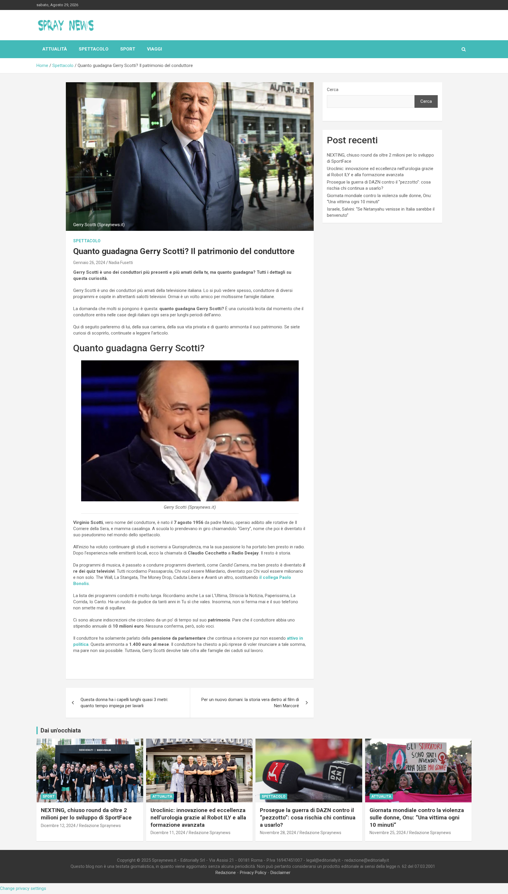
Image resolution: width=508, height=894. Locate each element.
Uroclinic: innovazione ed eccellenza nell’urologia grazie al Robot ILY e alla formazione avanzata (198, 817)
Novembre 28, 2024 (278, 832)
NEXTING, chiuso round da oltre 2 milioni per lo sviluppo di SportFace (86, 814)
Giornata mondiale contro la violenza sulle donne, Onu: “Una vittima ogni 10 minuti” (417, 817)
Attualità (54, 49)
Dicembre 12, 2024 (58, 825)
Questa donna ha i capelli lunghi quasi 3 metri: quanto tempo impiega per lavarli (124, 702)
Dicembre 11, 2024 (168, 832)
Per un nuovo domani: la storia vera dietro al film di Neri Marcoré (250, 702)
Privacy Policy (253, 872)
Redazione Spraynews (100, 825)
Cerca (332, 89)
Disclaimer (280, 872)
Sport (127, 49)
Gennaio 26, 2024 (89, 262)
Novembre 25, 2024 (388, 832)
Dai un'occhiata (61, 730)
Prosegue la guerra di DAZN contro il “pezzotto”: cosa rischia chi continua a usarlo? (307, 817)
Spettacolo (93, 49)
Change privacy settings (23, 888)
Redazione (225, 872)
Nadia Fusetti (121, 262)
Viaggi (154, 49)
